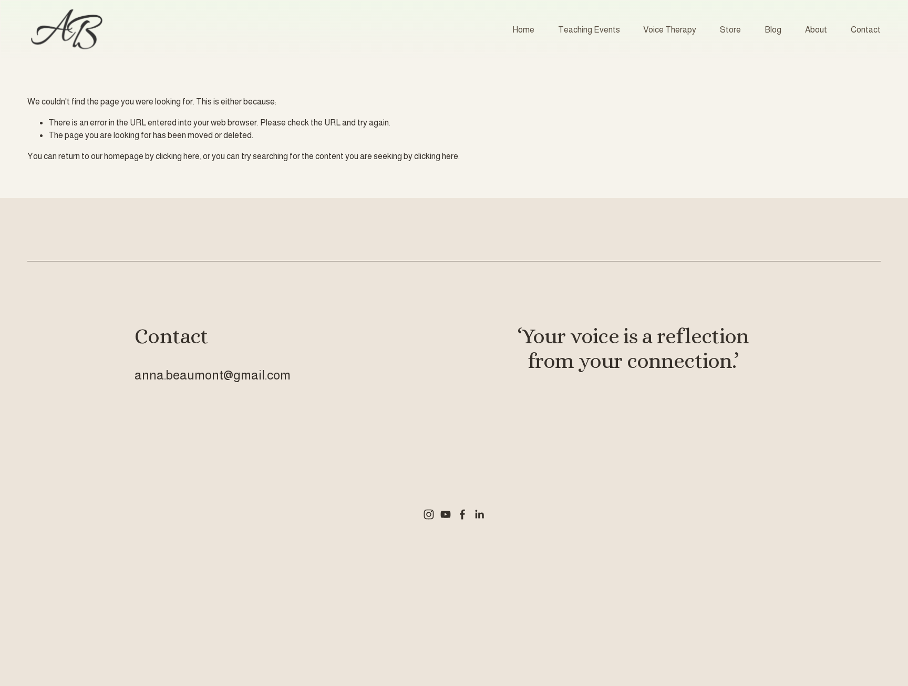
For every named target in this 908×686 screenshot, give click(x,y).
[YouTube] (445, 514)
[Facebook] (462, 514)
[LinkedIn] (479, 514)
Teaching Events (589, 29)
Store (730, 29)
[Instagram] (429, 514)
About (816, 29)
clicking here (178, 156)
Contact (866, 29)
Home (523, 29)
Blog (773, 29)
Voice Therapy (669, 29)
